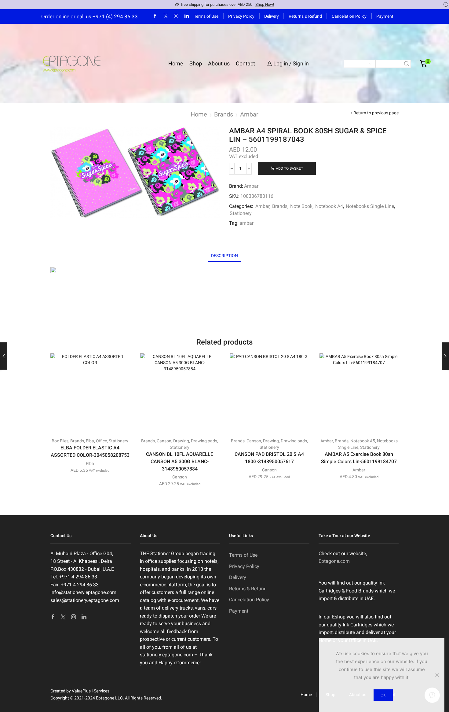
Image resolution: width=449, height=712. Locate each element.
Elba (90, 440)
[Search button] (407, 64)
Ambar (249, 114)
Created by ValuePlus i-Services (79, 690)
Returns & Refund (305, 16)
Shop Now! (264, 4)
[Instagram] (176, 16)
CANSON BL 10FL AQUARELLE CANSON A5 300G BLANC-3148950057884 (179, 461)
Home (175, 63)
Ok (383, 695)
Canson (164, 440)
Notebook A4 (329, 206)
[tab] (224, 256)
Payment (384, 16)
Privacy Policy (241, 16)
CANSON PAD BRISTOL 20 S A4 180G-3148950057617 (269, 457)
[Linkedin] (186, 16)
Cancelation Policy (349, 16)
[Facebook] (155, 16)
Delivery (271, 16)
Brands (223, 114)
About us (219, 63)
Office (101, 440)
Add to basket (289, 168)
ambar (246, 223)
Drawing (181, 440)
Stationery (241, 213)
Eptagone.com (334, 561)
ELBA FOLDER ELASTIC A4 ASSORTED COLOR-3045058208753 (90, 451)
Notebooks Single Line (370, 206)
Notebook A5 (362, 440)
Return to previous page (376, 113)
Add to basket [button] (93, 423)
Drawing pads (204, 440)
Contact (245, 63)
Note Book (301, 206)
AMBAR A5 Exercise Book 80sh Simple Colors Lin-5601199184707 (359, 457)
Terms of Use (206, 16)
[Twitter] (165, 16)
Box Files (60, 440)
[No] (437, 675)
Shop (195, 63)
